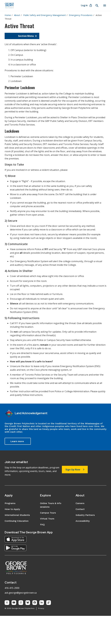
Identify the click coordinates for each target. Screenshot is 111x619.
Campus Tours (48, 512)
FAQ (42, 524)
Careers (80, 503)
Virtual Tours (47, 518)
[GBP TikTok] (48, 602)
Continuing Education (16, 521)
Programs (10, 503)
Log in (84, 5)
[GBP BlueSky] (27, 602)
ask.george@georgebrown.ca (21, 592)
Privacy (41, 608)
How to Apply (12, 509)
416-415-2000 (12, 588)
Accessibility (83, 521)
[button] (22, 36)
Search (97, 5)
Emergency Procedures (80, 15)
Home (8, 15)
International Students (17, 515)
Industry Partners (85, 515)
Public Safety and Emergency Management (44, 15)
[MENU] (104, 5)
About (17, 15)
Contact (80, 509)
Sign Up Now (72, 469)
